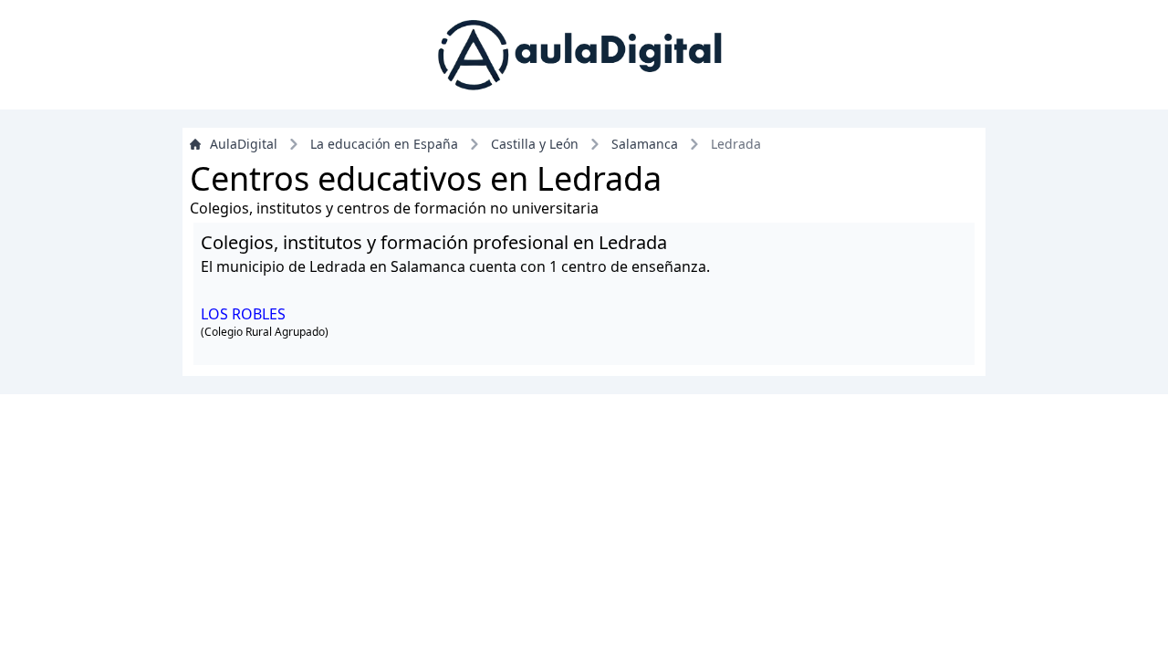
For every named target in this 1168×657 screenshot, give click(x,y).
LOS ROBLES (243, 314)
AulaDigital (243, 143)
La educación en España (384, 143)
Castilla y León (535, 143)
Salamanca (644, 143)
